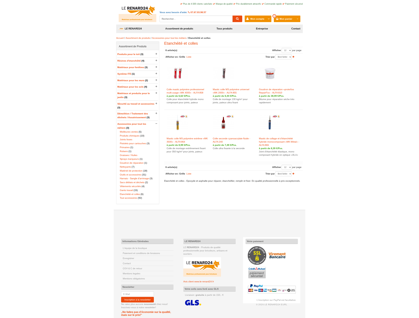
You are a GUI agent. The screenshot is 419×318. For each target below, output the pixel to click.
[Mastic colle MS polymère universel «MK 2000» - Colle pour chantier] (224, 73)
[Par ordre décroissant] (293, 56)
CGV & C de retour (132, 268)
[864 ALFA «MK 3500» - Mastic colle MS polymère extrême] (178, 122)
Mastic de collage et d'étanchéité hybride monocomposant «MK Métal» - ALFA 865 (279, 141)
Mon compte (257, 19)
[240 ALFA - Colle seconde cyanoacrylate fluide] (224, 122)
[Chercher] (237, 19)
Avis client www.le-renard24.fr (198, 281)
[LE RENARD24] (202, 266)
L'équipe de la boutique (135, 248)
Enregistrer (128, 258)
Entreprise (262, 28)
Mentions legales (131, 273)
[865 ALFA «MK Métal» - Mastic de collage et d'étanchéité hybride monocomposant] (270, 122)
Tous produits (224, 28)
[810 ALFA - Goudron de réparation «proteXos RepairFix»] (270, 73)
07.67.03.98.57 (198, 12)
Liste (188, 56)
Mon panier (286, 19)
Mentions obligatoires (134, 278)
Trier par (270, 56)
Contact (295, 28)
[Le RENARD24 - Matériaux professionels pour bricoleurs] (137, 12)
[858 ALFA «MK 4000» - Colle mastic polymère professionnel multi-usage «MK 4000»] (178, 73)
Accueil (120, 38)
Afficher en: (172, 56)
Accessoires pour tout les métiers (169, 38)
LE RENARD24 (132, 28)
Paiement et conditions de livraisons (141, 253)
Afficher (276, 50)
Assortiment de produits (179, 28)
